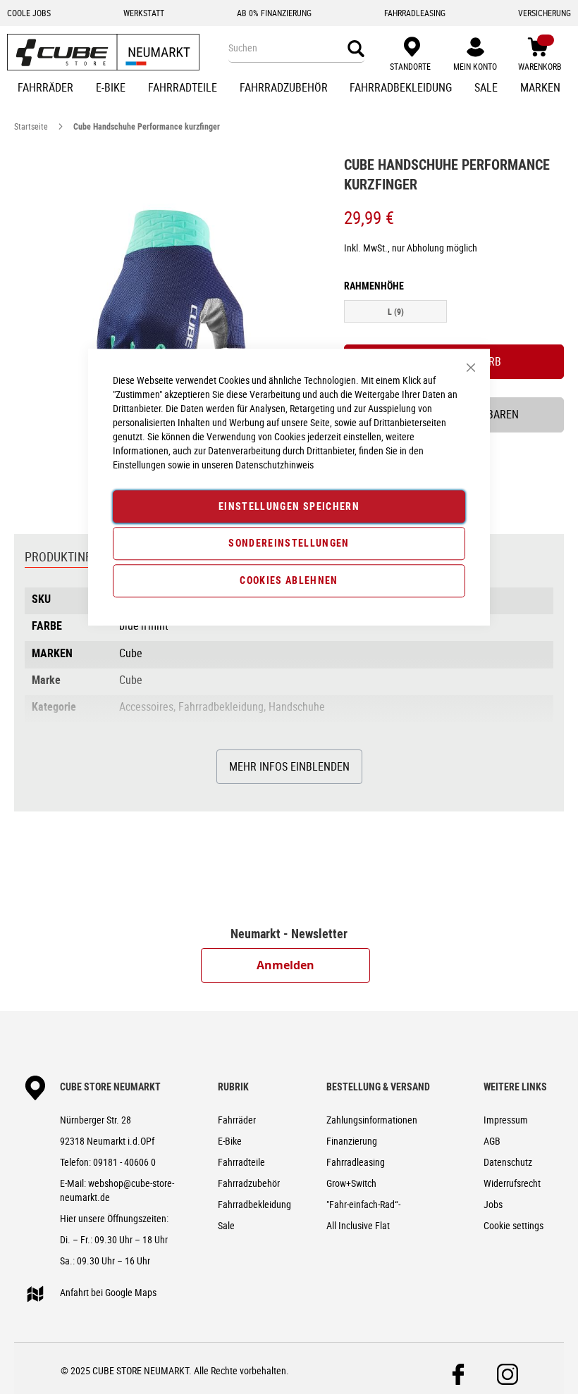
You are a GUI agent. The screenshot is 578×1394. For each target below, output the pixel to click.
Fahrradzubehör (249, 1183)
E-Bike (230, 1140)
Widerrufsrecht (512, 1183)
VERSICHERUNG (544, 12)
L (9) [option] (396, 311)
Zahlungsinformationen (371, 1119)
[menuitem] (45, 88)
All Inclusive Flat (358, 1225)
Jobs (493, 1204)
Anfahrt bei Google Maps (108, 1292)
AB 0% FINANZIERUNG (274, 12)
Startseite (31, 126)
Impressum (506, 1119)
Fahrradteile (241, 1162)
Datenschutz (508, 1162)
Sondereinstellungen (289, 543)
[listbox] (454, 313)
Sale (226, 1225)
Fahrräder (237, 1119)
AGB (492, 1140)
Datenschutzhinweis (274, 464)
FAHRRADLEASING (414, 12)
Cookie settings (513, 1225)
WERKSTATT (143, 12)
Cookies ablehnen (289, 580)
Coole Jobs (29, 12)
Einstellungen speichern (289, 506)
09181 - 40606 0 (124, 1162)
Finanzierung (351, 1140)
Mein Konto (475, 66)
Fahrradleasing (355, 1162)
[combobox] (296, 48)
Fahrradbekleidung (254, 1204)
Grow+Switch (351, 1183)
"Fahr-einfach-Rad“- (363, 1204)
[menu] (289, 88)
